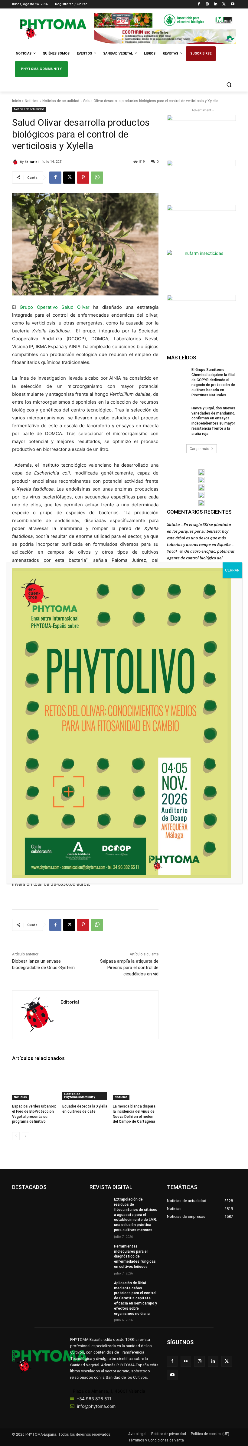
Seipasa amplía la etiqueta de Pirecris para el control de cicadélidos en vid (129, 967)
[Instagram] (207, 4)
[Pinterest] (83, 178)
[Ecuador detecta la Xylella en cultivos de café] (85, 1084)
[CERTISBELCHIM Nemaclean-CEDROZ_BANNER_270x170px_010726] (201, 136)
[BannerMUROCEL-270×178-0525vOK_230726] (201, 495)
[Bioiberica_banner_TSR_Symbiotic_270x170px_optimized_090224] (201, 182)
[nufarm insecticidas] (201, 272)
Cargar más (199, 449)
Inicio (16, 101)
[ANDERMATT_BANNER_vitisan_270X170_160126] (201, 472)
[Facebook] (198, 4)
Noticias (31, 101)
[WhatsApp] (97, 178)
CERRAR (232, 570)
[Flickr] (186, 1361)
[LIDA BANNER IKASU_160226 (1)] (201, 316)
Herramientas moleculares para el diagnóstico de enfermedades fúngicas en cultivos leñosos (135, 1256)
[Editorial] (16, 162)
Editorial (31, 162)
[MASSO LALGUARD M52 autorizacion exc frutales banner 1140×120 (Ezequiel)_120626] (165, 20)
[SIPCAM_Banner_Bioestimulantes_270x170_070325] (201, 226)
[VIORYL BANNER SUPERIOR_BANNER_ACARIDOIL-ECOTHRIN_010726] (165, 36)
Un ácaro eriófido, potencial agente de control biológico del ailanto (200, 557)
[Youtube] (232, 4)
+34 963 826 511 (94, 1398)
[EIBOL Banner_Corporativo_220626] (201, 488)
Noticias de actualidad (60, 101)
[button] (229, 85)
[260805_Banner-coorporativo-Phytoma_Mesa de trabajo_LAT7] (201, 480)
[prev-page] (16, 1136)
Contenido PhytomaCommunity (79, 1095)
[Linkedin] (215, 4)
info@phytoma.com (96, 1406)
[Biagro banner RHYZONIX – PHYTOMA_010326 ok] (201, 503)
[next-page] (25, 1136)
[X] (223, 4)
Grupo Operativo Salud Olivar (55, 307)
